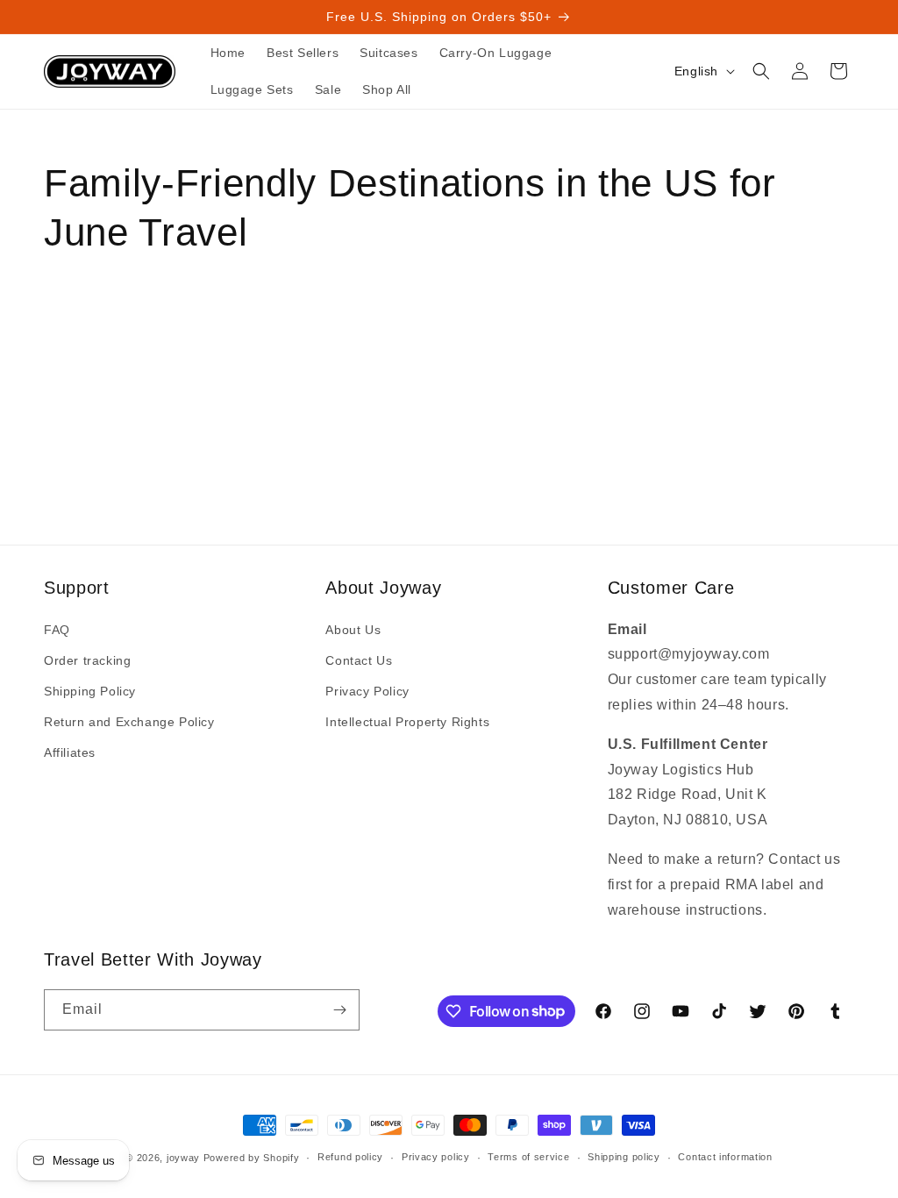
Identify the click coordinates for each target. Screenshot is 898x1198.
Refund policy (350, 1157)
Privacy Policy (367, 691)
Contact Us (358, 660)
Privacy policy (436, 1157)
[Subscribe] (339, 1009)
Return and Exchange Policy (129, 722)
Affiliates (70, 752)
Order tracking (87, 660)
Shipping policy (624, 1157)
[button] (761, 71)
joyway (183, 1157)
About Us (353, 630)
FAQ (57, 630)
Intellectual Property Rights (407, 722)
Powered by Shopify (251, 1157)
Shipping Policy (90, 691)
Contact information (725, 1157)
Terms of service (528, 1157)
